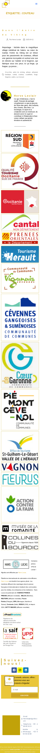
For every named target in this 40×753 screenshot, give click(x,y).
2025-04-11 (29, 39)
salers (13, 77)
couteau (21, 74)
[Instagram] (20, 670)
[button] (36, 3)
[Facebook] (14, 670)
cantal (15, 74)
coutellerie (28, 74)
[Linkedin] (25, 670)
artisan (28, 72)
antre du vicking (19, 72)
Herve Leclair (16, 39)
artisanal (35, 72)
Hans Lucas (22, 572)
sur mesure (20, 77)
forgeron (8, 77)
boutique (8, 74)
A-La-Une (8, 72)
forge (35, 74)
